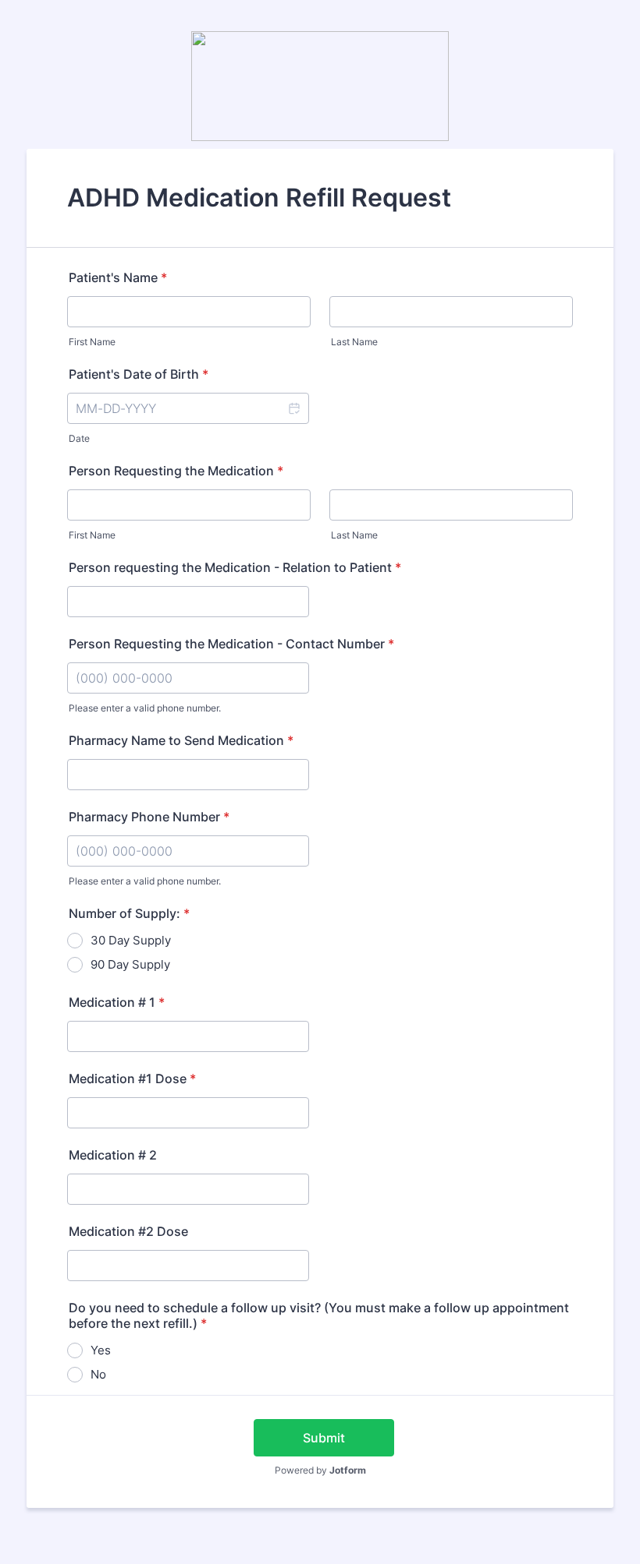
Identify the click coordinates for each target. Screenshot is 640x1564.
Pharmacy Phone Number (149, 816)
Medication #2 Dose (128, 1231)
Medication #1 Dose (132, 1078)
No (98, 1374)
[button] (293, 408)
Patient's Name (118, 277)
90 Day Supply (130, 964)
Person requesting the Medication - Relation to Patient (235, 567)
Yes (101, 1350)
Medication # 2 (113, 1155)
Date (79, 438)
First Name (92, 342)
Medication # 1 (117, 1002)
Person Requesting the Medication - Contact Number (231, 643)
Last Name (354, 342)
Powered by (320, 1470)
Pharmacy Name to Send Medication (181, 740)
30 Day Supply (131, 940)
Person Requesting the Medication (176, 470)
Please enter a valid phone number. (145, 708)
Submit (324, 1438)
